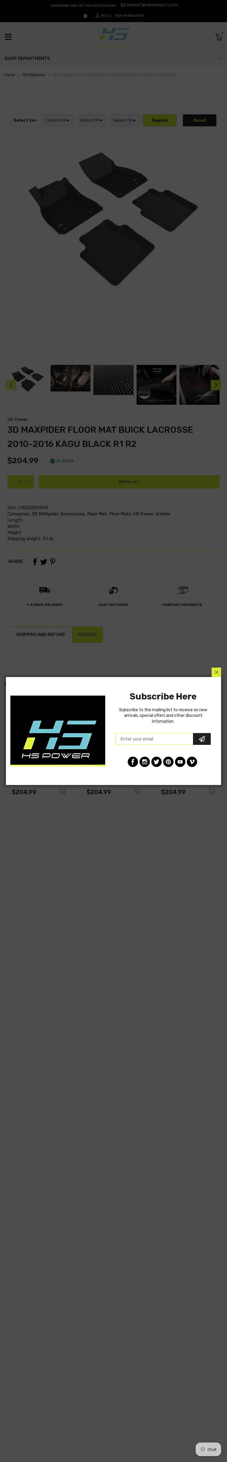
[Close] (216, 672)
